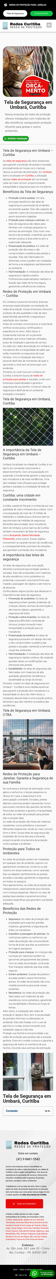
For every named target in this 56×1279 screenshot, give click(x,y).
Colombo (36, 1228)
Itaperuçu (40, 1231)
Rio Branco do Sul (13, 1237)
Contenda (44, 1228)
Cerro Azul (27, 1228)
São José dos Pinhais (38, 1237)
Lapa (47, 1231)
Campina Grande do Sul (15, 1225)
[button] (49, 25)
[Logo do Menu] (22, 26)
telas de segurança (16, 160)
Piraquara (31, 1234)
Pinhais (24, 1234)
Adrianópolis (18, 1220)
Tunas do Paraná (36, 1239)
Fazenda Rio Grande (27, 1231)
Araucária (20, 1222)
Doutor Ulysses (12, 1231)
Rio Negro (25, 1237)
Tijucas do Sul (22, 1239)
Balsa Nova (29, 1222)
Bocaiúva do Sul (40, 1222)
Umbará (47, 172)
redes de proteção (21, 179)
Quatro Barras (41, 1234)
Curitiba (29, 175)
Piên (18, 1234)
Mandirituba (10, 1234)
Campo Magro (17, 1228)
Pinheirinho (9, 538)
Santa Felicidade (31, 535)
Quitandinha (11, 1239)
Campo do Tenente (33, 1225)
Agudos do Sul (29, 1220)
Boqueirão (15, 535)
